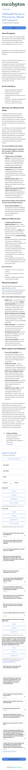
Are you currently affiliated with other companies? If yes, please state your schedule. (13, 542)
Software (10, 290)
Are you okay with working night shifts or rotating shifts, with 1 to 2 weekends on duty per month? (13, 580)
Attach (14, 491)
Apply (14, 28)
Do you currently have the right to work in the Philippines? (13, 534)
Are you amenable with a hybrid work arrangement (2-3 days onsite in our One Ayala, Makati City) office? (13, 588)
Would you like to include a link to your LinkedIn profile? (13, 702)
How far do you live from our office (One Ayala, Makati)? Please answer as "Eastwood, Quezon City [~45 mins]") (13, 597)
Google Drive (14, 499)
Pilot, (3, 290)
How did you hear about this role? (12, 708)
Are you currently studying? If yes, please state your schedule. (13, 549)
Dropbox (14, 495)
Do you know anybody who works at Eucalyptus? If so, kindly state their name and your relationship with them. (13, 716)
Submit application (14, 759)
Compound (17, 290)
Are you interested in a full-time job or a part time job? (13, 694)
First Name (6, 465)
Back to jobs (6, 9)
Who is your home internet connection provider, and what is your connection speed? (13, 605)
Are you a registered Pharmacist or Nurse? (14, 613)
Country (5, 482)
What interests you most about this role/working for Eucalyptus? (12, 667)
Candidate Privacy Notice (9, 751)
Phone (17, 482)
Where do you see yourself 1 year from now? (13, 723)
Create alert (9, 444)
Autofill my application (14, 458)
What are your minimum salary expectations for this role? (11, 571)
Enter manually (14, 503)
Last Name (6, 471)
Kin (6, 290)
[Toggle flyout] (11, 484)
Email (5, 476)
